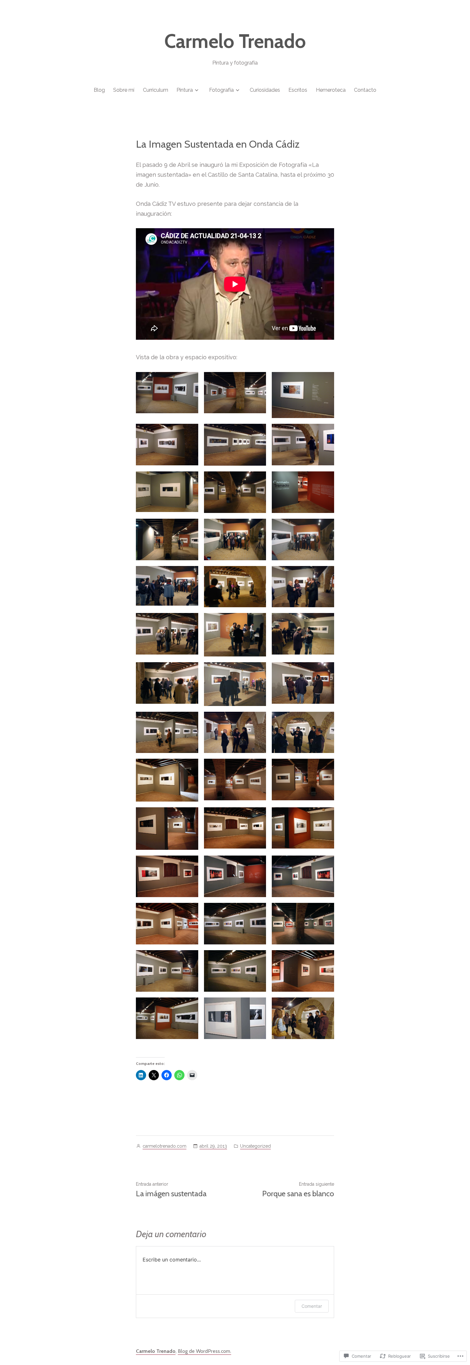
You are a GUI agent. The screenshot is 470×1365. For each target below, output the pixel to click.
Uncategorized (255, 1146)
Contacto (365, 90)
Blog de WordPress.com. (204, 1351)
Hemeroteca (331, 90)
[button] (167, 393)
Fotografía (221, 90)
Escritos (297, 90)
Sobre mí (123, 90)
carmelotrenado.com (164, 1146)
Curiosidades (265, 90)
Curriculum (155, 90)
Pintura (184, 90)
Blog (99, 90)
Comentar (312, 1306)
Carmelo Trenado (235, 41)
